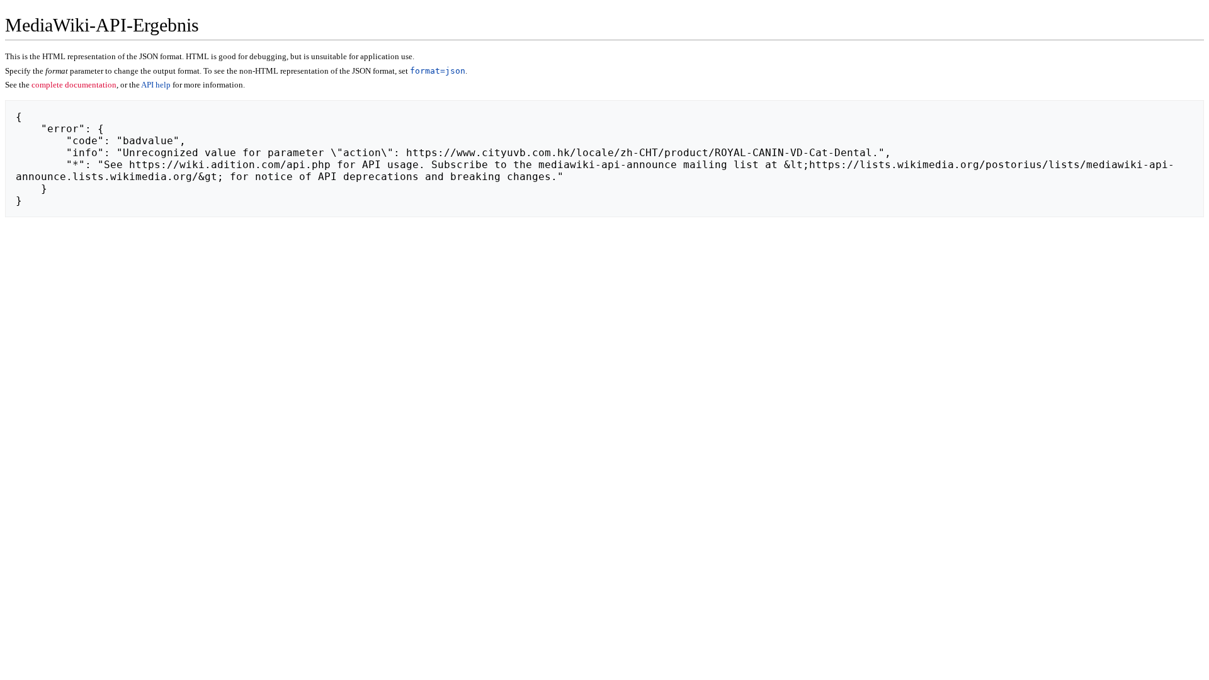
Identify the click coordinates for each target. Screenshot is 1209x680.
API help (156, 84)
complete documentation (73, 84)
